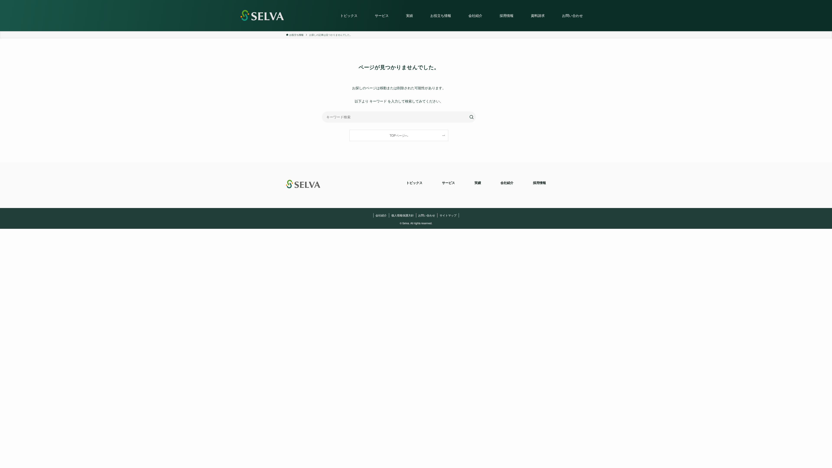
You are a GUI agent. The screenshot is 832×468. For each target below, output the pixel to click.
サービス (448, 182)
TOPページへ (399, 135)
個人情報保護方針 (402, 215)
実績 (477, 182)
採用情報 (539, 182)
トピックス (414, 182)
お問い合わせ (426, 215)
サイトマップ (448, 215)
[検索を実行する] (471, 117)
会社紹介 (507, 182)
